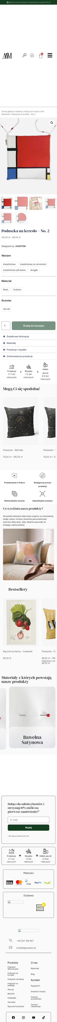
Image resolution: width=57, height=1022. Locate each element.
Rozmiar (6, 300)
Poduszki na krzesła (13, 974)
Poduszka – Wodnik (12, 450)
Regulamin (35, 986)
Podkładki (12, 998)
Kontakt (35, 980)
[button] (52, 122)
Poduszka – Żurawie (13, 651)
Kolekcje (19, 111)
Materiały (35, 968)
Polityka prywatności (36, 998)
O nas (34, 962)
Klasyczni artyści (31, 111)
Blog (33, 974)
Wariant (6, 255)
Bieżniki (11, 993)
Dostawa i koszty (38, 991)
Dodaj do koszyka (33, 325)
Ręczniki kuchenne (16, 1006)
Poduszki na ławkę (16, 979)
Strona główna (8, 111)
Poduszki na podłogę (13, 984)
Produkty (13, 962)
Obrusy (11, 989)
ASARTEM (20, 246)
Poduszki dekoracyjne (13, 968)
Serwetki (11, 1002)
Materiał (6, 281)
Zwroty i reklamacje (36, 1005)
